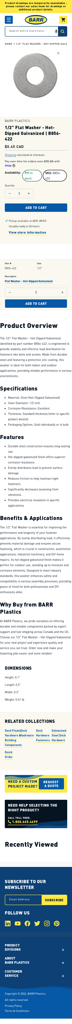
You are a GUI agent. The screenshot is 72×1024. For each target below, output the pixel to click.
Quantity (10, 185)
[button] (9, 20)
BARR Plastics (36, 993)
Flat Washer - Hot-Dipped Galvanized (29, 281)
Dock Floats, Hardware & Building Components (13, 737)
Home (8, 43)
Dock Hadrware (27, 732)
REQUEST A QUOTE (51, 784)
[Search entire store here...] (62, 31)
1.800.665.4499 (25, 822)
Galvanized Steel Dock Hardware (59, 735)
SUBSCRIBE (54, 900)
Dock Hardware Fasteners (43, 735)
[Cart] (63, 20)
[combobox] (36, 31)
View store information (27, 232)
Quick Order (9, 754)
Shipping (10, 154)
